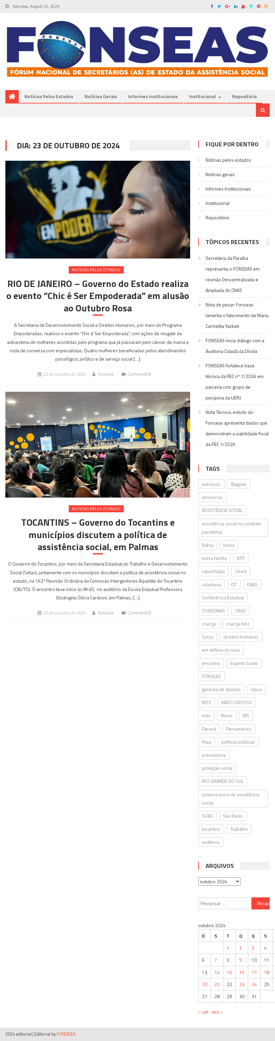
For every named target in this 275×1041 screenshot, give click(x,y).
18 (266, 972)
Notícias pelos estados (48, 96)
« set (203, 1011)
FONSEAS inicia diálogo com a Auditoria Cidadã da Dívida (235, 346)
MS (246, 715)
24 (254, 984)
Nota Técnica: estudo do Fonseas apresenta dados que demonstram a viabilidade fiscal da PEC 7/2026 (237, 428)
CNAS (252, 584)
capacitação (213, 571)
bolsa (228, 544)
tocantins (211, 828)
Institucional (202, 96)
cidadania (211, 584)
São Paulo (233, 815)
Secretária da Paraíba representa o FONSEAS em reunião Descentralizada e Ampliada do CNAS (233, 274)
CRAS (240, 610)
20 (204, 984)
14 (217, 972)
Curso (207, 636)
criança (209, 623)
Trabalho (239, 828)
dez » (217, 1011)
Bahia (207, 544)
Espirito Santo (244, 663)
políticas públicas (238, 741)
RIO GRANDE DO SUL (222, 781)
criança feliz (238, 623)
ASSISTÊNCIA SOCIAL (222, 510)
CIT (234, 584)
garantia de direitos (221, 689)
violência (211, 841)
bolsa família (214, 558)
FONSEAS (211, 676)
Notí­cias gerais (101, 96)
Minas (227, 715)
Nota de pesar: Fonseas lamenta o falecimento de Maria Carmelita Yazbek (237, 315)
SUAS (207, 815)
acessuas (211, 484)
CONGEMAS (213, 610)
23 (241, 984)
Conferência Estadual (223, 597)
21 (217, 984)
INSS (206, 702)
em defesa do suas (221, 649)
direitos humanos (241, 636)
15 (229, 972)
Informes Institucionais (153, 96)
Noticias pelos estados (96, 270)
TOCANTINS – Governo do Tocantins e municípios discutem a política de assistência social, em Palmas (98, 534)
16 (241, 972)
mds (206, 715)
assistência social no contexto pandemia (232, 527)
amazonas (212, 497)
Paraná (209, 728)
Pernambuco (239, 728)
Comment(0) (139, 374)
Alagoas (238, 484)
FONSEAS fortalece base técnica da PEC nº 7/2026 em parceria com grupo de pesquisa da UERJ (235, 381)
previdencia (214, 754)
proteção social (217, 767)
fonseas (106, 374)
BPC (241, 558)
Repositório (244, 96)
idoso (256, 689)
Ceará (240, 571)
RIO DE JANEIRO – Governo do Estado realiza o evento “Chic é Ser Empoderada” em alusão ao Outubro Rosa (97, 296)
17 (254, 972)
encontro (211, 663)
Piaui (206, 741)
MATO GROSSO (236, 702)
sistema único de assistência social (230, 798)
